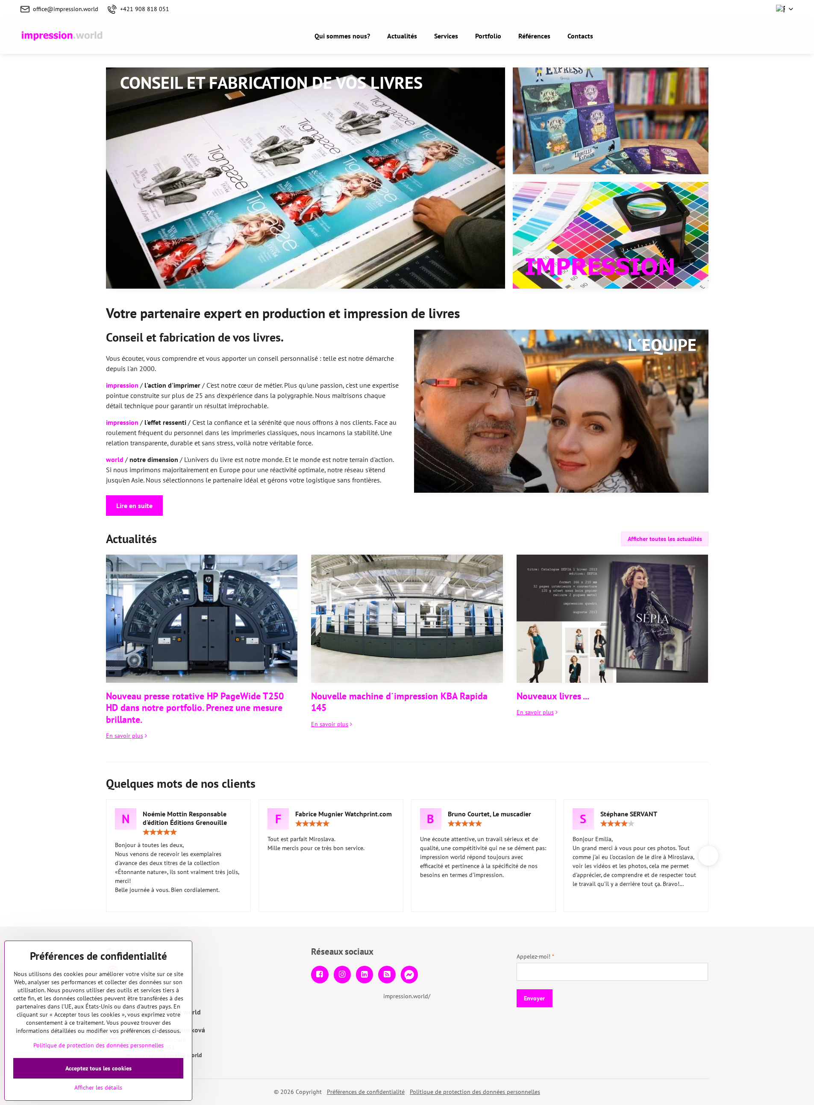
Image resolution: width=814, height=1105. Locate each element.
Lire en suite (134, 505)
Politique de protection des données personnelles (475, 1092)
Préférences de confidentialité (366, 1092)
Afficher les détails (98, 1087)
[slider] (160, 832)
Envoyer (534, 998)
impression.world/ (406, 996)
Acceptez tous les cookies (98, 1068)
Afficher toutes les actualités (665, 539)
